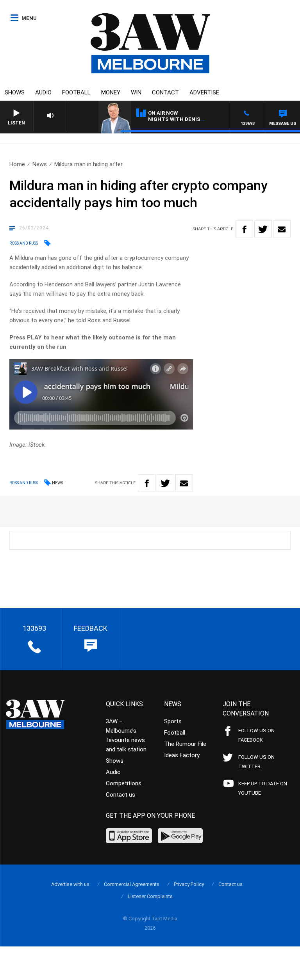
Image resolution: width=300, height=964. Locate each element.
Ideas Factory (182, 755)
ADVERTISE (204, 92)
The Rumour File (185, 743)
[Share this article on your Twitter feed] (263, 229)
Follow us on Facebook (256, 735)
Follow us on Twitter (256, 761)
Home (17, 164)
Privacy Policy (189, 884)
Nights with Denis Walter (185, 119)
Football (76, 92)
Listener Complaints (150, 896)
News (39, 164)
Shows (15, 92)
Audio (43, 92)
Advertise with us (70, 884)
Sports (173, 721)
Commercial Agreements (131, 884)
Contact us (120, 794)
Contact (165, 92)
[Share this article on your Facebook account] (244, 229)
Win (136, 92)
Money (110, 92)
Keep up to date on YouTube (262, 788)
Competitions (123, 783)
